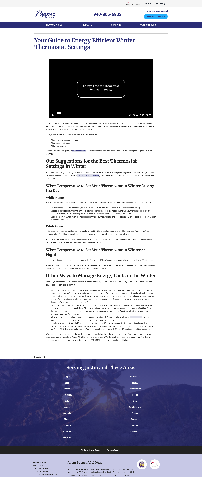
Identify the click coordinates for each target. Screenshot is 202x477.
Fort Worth (67, 395)
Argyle (67, 376)
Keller (67, 401)
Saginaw (67, 425)
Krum (135, 401)
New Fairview (135, 407)
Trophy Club (135, 431)
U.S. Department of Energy (88, 175)
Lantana (67, 407)
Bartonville (135, 376)
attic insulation (136, 317)
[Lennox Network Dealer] (134, 3)
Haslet (135, 395)
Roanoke (135, 419)
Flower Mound (135, 389)
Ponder (135, 413)
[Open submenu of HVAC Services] (66, 25)
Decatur (135, 383)
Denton (67, 389)
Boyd (67, 383)
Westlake (67, 437)
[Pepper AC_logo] (45, 10)
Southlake (67, 431)
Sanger (135, 425)
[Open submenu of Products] (96, 25)
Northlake (67, 413)
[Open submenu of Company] (125, 25)
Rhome (67, 419)
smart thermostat (79, 151)
